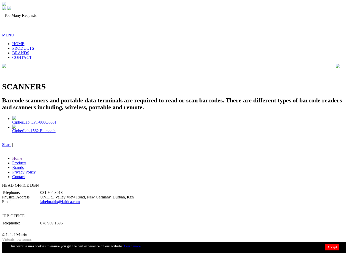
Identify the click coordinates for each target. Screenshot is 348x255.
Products (19, 163)
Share (6, 144)
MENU (8, 35)
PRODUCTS (23, 48)
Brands (18, 167)
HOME (18, 44)
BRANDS (20, 53)
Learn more (132, 246)
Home (17, 158)
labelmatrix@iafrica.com (60, 201)
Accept (332, 247)
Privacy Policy (24, 172)
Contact (18, 177)
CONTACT (22, 57)
